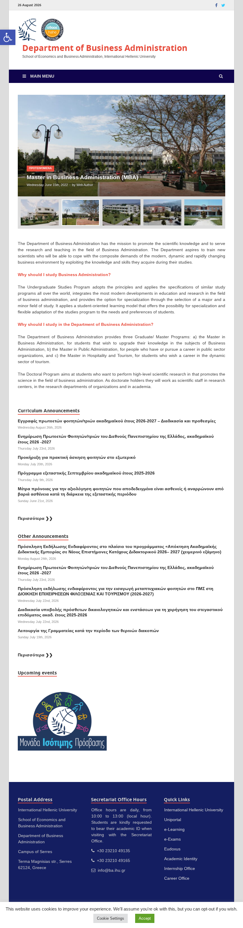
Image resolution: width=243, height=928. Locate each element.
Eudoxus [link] (172, 849)
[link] (7, 37)
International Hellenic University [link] (193, 809)
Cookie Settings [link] (110, 918)
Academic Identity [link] (180, 858)
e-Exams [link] (172, 839)
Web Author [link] (84, 185)
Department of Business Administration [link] (104, 48)
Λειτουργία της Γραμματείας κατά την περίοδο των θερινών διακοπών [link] (88, 630)
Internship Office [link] (179, 868)
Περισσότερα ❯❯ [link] (35, 518)
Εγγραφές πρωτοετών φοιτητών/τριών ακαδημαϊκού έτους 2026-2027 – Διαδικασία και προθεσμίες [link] (117, 421)
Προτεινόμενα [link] (40, 168)
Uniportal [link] (172, 819)
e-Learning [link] (174, 829)
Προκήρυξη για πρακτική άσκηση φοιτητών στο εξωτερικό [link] (77, 457)
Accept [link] (145, 918)
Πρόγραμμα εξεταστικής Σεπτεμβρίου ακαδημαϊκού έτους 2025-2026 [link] (86, 473)
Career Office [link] (176, 878)
